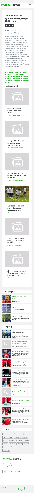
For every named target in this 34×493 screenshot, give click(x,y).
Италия (12, 73)
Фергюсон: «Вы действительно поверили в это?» (19, 300)
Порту (7, 83)
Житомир (26, 370)
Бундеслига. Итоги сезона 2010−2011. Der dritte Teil (16, 175)
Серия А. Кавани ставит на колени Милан (14, 110)
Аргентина (15, 331)
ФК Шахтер (6, 447)
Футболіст (23, 343)
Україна (15, 361)
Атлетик (18, 81)
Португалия (25, 81)
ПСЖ (26, 77)
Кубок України (16, 343)
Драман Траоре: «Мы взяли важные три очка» (20, 319)
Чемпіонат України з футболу (20, 341)
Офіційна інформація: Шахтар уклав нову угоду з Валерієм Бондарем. (20, 345)
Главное (14, 278)
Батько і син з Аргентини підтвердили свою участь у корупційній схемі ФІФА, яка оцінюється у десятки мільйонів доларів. (20, 335)
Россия (20, 443)
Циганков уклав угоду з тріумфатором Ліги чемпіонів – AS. (20, 422)
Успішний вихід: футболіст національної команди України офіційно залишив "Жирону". (19, 364)
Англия (14, 75)
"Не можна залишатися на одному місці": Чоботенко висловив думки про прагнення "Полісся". (20, 374)
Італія (25, 379)
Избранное (24, 437)
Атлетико (12, 81)
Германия (24, 73)
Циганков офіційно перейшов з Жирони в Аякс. (19, 402)
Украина (14, 212)
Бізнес (25, 331)
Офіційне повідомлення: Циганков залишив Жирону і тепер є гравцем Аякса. (20, 393)
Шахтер (5, 443)
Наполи (17, 73)
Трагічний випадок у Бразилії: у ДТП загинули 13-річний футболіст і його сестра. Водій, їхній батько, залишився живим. (20, 383)
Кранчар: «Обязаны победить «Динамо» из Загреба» (15, 240)
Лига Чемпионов (16, 245)
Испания (14, 77)
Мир (7, 73)
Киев (4, 437)
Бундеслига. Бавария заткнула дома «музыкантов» (16, 143)
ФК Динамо (19, 440)
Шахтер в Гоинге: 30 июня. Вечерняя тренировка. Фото (15, 208)
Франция (21, 77)
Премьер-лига (21, 212)
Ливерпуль (17, 79)
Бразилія (15, 379)
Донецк (19, 278)
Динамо (10, 437)
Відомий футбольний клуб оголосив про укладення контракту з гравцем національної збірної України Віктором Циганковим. (21, 412)
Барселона (9, 79)
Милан (18, 115)
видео (17, 307)
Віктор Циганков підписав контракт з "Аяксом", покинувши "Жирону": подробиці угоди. (21, 354)
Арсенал (26, 443)
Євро (27, 351)
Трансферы (12, 443)
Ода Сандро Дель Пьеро (18, 309)
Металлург (6, 450)
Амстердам (15, 351)
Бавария (8, 75)
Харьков (21, 447)
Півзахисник (27, 361)
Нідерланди (22, 351)
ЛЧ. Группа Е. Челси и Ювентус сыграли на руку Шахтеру (16, 273)
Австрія (21, 370)
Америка (21, 331)
